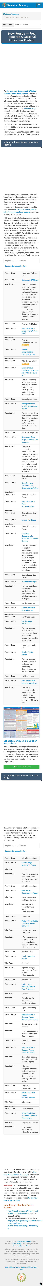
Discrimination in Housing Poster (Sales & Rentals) (28, 1049)
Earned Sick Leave (29, 520)
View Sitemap (16, 1244)
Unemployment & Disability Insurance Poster (29, 406)
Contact (21, 1269)
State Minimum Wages (12, 1267)
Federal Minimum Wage (29, 1267)
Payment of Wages (29, 582)
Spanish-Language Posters (15, 266)
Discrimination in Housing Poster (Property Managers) (30, 1017)
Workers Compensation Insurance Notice (28, 351)
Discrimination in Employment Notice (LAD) (29, 330)
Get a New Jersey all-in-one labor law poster (20, 742)
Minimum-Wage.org (11, 14)
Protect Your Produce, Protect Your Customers (28, 986)
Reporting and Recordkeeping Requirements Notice (30, 485)
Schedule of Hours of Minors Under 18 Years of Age (29, 1115)
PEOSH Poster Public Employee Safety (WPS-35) (30, 923)
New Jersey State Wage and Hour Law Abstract (30, 439)
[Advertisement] (21, 67)
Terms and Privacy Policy (21, 1246)
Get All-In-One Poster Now (21, 767)
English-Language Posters (15, 261)
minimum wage (30, 108)
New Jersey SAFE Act (30, 280)
